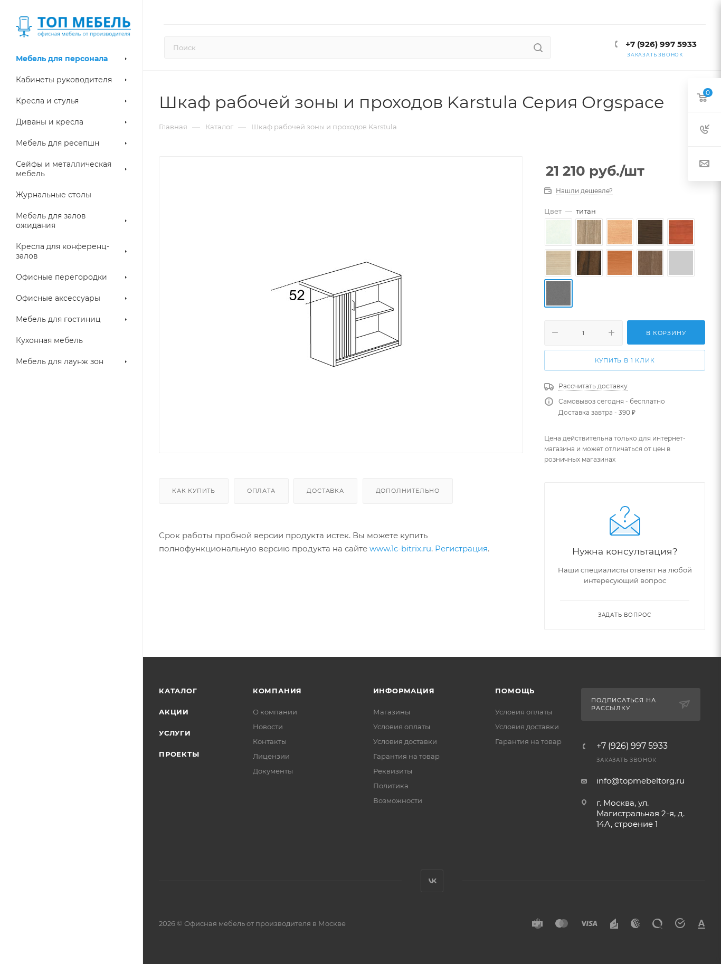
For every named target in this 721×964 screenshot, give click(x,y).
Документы (273, 771)
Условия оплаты (401, 726)
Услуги (175, 733)
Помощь (515, 690)
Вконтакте (432, 881)
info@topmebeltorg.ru (640, 781)
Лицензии (271, 756)
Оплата (261, 490)
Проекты (179, 754)
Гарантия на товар (406, 756)
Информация (404, 690)
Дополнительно (408, 490)
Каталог (178, 690)
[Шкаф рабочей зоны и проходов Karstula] (341, 313)
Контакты (270, 741)
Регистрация (461, 548)
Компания (277, 690)
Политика (391, 785)
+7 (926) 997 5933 (660, 44)
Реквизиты (392, 771)
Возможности (397, 800)
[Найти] (538, 47)
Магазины (391, 712)
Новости (268, 726)
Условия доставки (405, 741)
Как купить (193, 490)
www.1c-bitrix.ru (400, 548)
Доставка (325, 490)
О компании (275, 712)
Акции (174, 712)
